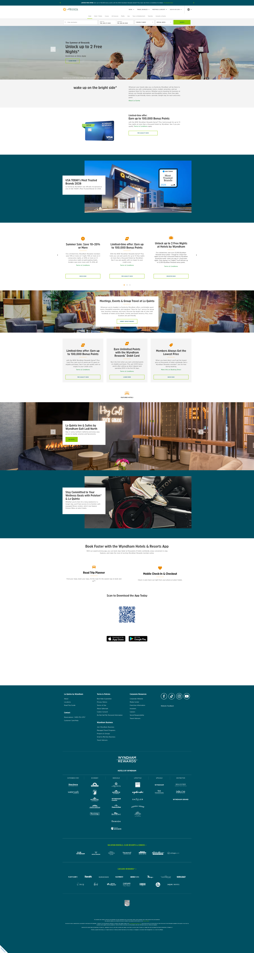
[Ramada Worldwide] (116, 821)
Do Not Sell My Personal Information (110, 715)
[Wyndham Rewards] (127, 759)
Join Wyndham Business (105, 727)
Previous (53, 49)
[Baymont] (116, 814)
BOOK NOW (83, 276)
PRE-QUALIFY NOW (127, 276)
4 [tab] (131, 463)
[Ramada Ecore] (116, 828)
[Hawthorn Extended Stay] (73, 785)
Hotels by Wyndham (127, 771)
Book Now (171, 377)
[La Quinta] (116, 785)
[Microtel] (95, 799)
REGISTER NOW (171, 276)
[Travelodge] (95, 814)
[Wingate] (116, 792)
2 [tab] (125, 463)
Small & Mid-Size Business (106, 737)
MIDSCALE (116, 778)
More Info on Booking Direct (171, 369)
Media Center (134, 702)
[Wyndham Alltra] (138, 814)
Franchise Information (137, 705)
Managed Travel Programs (106, 730)
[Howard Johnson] (95, 807)
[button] (60, 3)
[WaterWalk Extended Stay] (73, 792)
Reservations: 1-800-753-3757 (74, 717)
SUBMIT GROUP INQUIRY (127, 321)
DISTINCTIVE (180, 778)
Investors (133, 708)
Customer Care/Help (71, 720)
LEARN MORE (72, 60)
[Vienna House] (138, 807)
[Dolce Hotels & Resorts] (181, 792)
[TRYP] (138, 785)
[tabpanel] (127, 189)
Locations (67, 702)
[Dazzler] (138, 799)
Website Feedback (167, 706)
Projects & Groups (103, 733)
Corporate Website (136, 698)
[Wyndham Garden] (116, 799)
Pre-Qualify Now (168, 2)
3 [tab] (128, 463)
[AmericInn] (116, 807)
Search (182, 22)
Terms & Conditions (141, 126)
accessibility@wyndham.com (135, 923)
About (66, 698)
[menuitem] (131, 10)
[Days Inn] (95, 785)
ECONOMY (94, 778)
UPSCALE (159, 778)
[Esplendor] (138, 792)
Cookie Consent (102, 712)
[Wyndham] (159, 785)
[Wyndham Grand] (181, 799)
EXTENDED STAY (73, 778)
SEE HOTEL (71, 439)
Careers (132, 712)
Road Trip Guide (69, 705)
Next (200, 49)
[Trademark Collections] (159, 792)
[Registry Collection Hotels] (181, 785)
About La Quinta (134, 100)
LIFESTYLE (138, 778)
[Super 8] (95, 792)
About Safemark (102, 708)
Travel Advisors (102, 740)
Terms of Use (101, 705)
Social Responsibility (137, 715)
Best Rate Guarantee (104, 698)
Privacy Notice (102, 702)
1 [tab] (122, 463)
